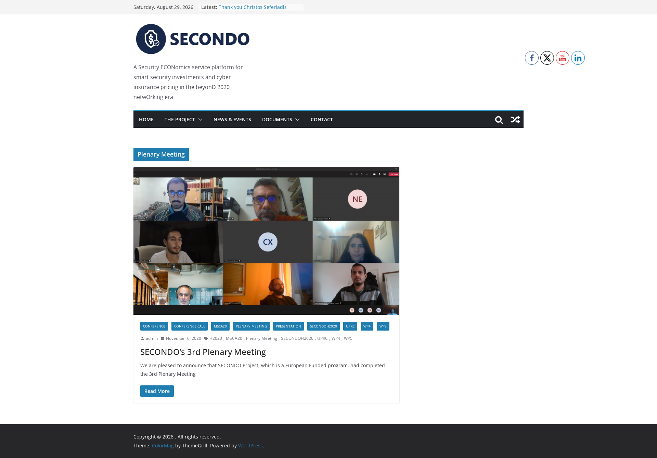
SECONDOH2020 (323, 326)
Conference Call (189, 326)
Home (146, 119)
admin (152, 338)
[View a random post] (515, 119)
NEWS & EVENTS (232, 119)
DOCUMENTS (277, 119)
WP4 (367, 326)
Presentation (288, 326)
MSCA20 (220, 326)
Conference (154, 326)
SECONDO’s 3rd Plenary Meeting (203, 351)
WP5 (383, 326)
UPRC (350, 326)
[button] (199, 119)
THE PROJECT (180, 119)
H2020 (215, 338)
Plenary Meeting (251, 326)
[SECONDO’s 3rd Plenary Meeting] (266, 241)
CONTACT (322, 119)
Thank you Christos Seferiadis (253, 7)
